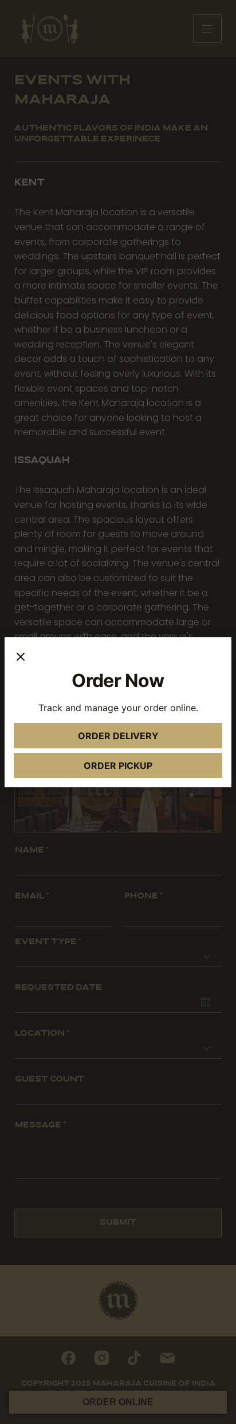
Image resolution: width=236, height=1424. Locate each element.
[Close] (20, 657)
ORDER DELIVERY (140, 738)
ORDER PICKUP (143, 768)
